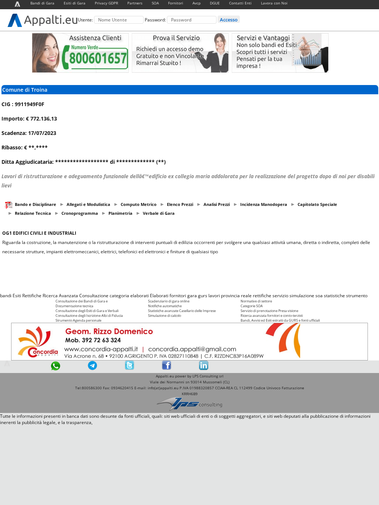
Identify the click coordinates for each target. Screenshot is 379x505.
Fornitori (175, 3)
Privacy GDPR (106, 3)
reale (246, 295)
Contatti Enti (240, 3)
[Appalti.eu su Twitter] (129, 368)
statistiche (334, 295)
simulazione (301, 295)
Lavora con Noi (274, 3)
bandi (5, 295)
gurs (202, 295)
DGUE (215, 3)
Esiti (17, 295)
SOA (155, 3)
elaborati (139, 295)
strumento (357, 295)
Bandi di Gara (42, 3)
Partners (134, 3)
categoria (119, 295)
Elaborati (159, 295)
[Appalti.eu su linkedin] (203, 368)
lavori (214, 295)
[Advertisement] (189, 273)
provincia (230, 295)
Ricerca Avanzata (60, 295)
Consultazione (93, 295)
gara (192, 295)
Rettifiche (31, 295)
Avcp (196, 3)
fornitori (178, 295)
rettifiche (262, 295)
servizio (280, 295)
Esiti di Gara (74, 3)
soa (319, 295)
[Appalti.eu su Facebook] (166, 368)
